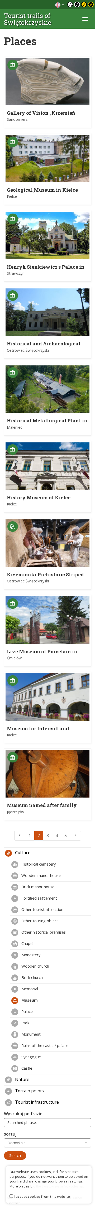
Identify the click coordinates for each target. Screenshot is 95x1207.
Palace (26, 1011)
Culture (22, 853)
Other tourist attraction (41, 909)
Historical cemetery (38, 864)
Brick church (31, 977)
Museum (29, 1000)
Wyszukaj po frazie (23, 1114)
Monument (30, 1034)
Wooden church (34, 966)
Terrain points (29, 1091)
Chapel (26, 943)
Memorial (29, 988)
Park (24, 1022)
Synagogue (30, 1056)
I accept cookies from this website (42, 1196)
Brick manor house (37, 886)
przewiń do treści (37, 4)
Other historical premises (43, 932)
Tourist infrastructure (36, 1102)
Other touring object (39, 920)
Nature (21, 1079)
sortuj (10, 1134)
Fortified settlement (38, 898)
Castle (26, 1068)
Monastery (30, 954)
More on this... (21, 1186)
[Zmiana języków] (60, 4)
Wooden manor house (40, 875)
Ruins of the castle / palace (44, 1045)
